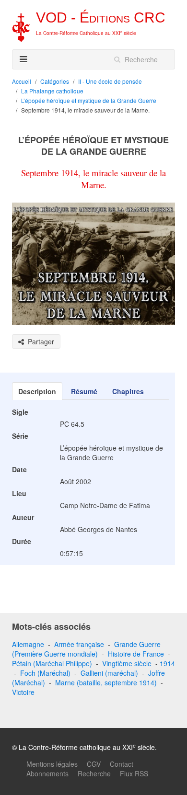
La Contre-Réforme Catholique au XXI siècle (86, 33)
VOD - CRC (100, 17)
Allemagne (28, 644)
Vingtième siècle (127, 663)
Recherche (94, 773)
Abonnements (47, 773)
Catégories (54, 81)
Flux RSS (134, 773)
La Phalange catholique (52, 91)
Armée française (79, 644)
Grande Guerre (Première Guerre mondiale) (86, 649)
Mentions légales (52, 764)
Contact (121, 764)
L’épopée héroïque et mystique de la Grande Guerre (88, 100)
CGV (94, 764)
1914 (167, 663)
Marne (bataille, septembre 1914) (106, 682)
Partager (39, 341)
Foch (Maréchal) (45, 673)
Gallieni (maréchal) (109, 673)
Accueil (21, 81)
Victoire (23, 692)
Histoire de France (136, 654)
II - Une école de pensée (110, 81)
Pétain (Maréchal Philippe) (52, 663)
